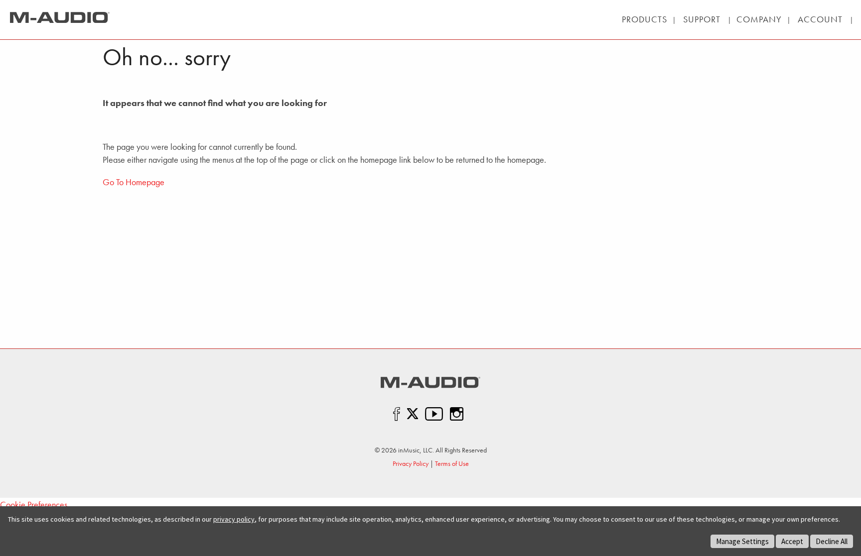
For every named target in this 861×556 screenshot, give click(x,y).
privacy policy (234, 519)
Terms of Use (452, 463)
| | (701, 19)
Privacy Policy (411, 463)
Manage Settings (742, 541)
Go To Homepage (133, 182)
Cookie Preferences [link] (33, 504)
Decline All (832, 541)
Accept (792, 541)
